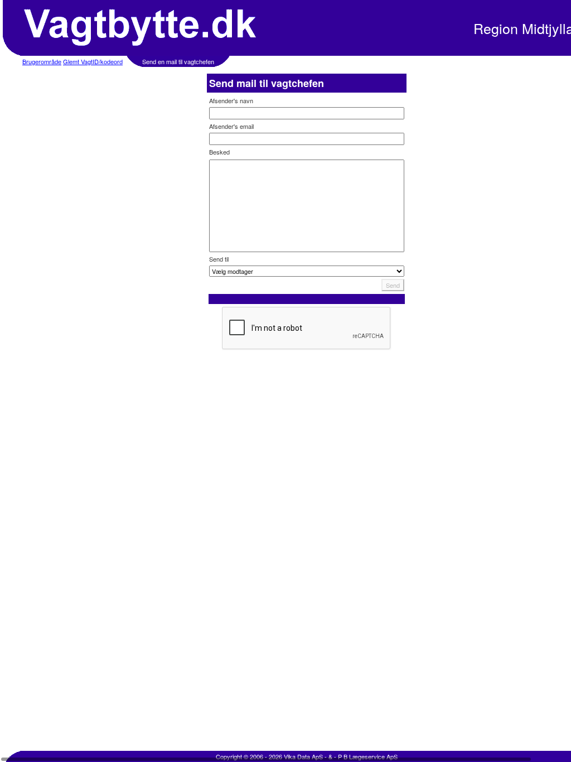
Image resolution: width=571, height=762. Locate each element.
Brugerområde (41, 61)
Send (393, 285)
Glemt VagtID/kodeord (93, 61)
